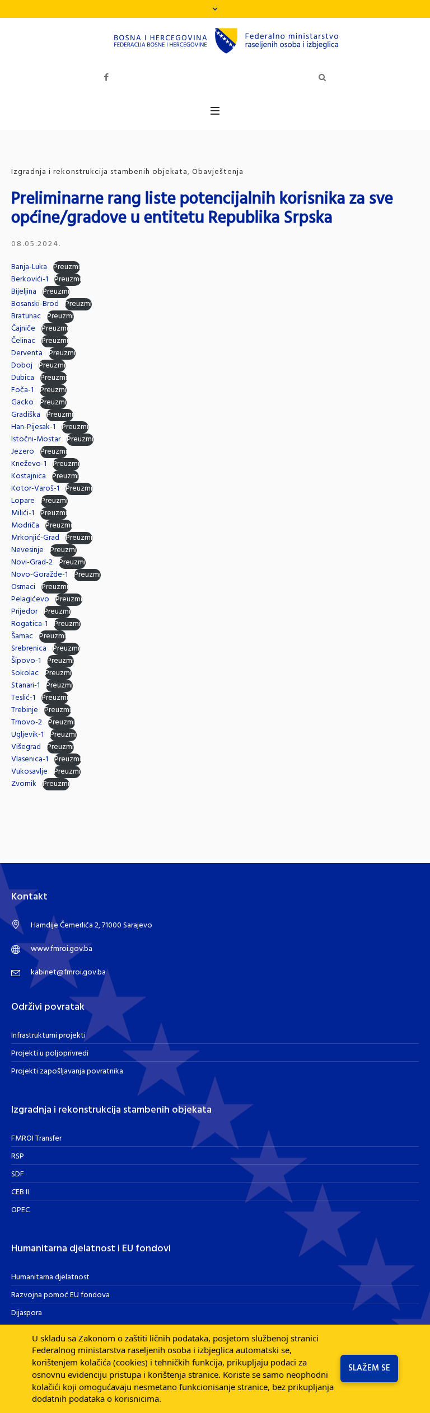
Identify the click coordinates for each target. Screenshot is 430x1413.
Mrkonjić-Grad (35, 537)
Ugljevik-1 (27, 734)
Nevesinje (27, 550)
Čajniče (23, 328)
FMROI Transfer (36, 1138)
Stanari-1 (25, 685)
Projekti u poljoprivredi (49, 1053)
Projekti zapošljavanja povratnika (67, 1071)
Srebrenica (28, 648)
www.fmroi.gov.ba (61, 949)
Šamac (22, 636)
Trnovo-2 (26, 722)
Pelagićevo (30, 599)
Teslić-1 (23, 697)
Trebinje (24, 710)
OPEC (20, 1210)
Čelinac (23, 341)
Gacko (22, 402)
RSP (17, 1156)
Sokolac (25, 673)
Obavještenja (218, 172)
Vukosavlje (29, 771)
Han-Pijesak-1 (33, 427)
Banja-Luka (29, 267)
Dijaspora (26, 1313)
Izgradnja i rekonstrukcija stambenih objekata (99, 172)
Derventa (27, 353)
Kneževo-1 (28, 464)
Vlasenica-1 (29, 759)
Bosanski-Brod (35, 304)
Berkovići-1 (29, 279)
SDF (17, 1174)
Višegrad (26, 747)
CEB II (20, 1192)
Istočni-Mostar (35, 439)
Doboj (21, 365)
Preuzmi (66, 267)
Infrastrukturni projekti (48, 1035)
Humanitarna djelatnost (50, 1277)
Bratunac (26, 316)
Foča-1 (22, 390)
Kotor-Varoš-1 (35, 488)
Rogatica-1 (29, 624)
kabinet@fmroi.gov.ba (68, 972)
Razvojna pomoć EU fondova (60, 1295)
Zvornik (23, 784)
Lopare (23, 500)
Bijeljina (23, 291)
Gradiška (25, 414)
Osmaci (23, 587)
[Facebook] (106, 77)
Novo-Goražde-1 (39, 574)
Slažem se (369, 1368)
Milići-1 (22, 513)
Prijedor (24, 611)
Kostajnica (28, 476)
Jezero (22, 451)
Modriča (25, 525)
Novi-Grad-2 (32, 562)
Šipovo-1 (26, 660)
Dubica (22, 377)
